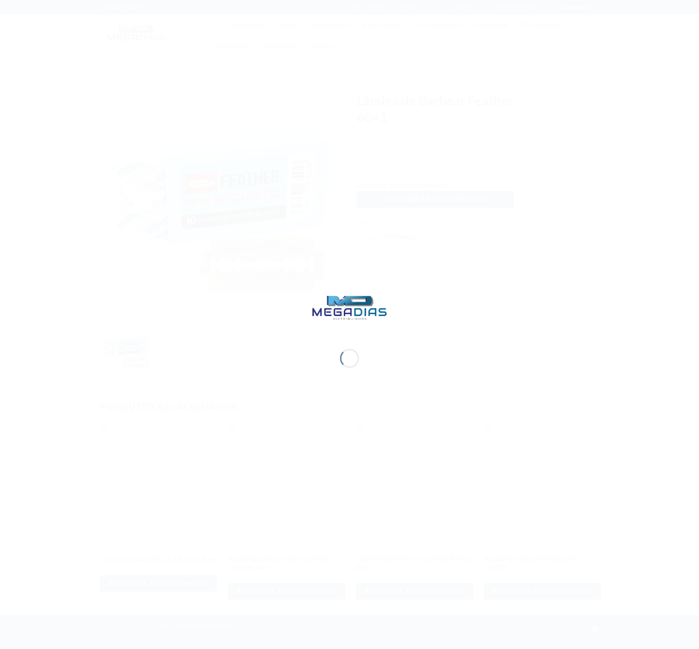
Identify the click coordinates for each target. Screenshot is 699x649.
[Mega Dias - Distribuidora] (349, 306)
